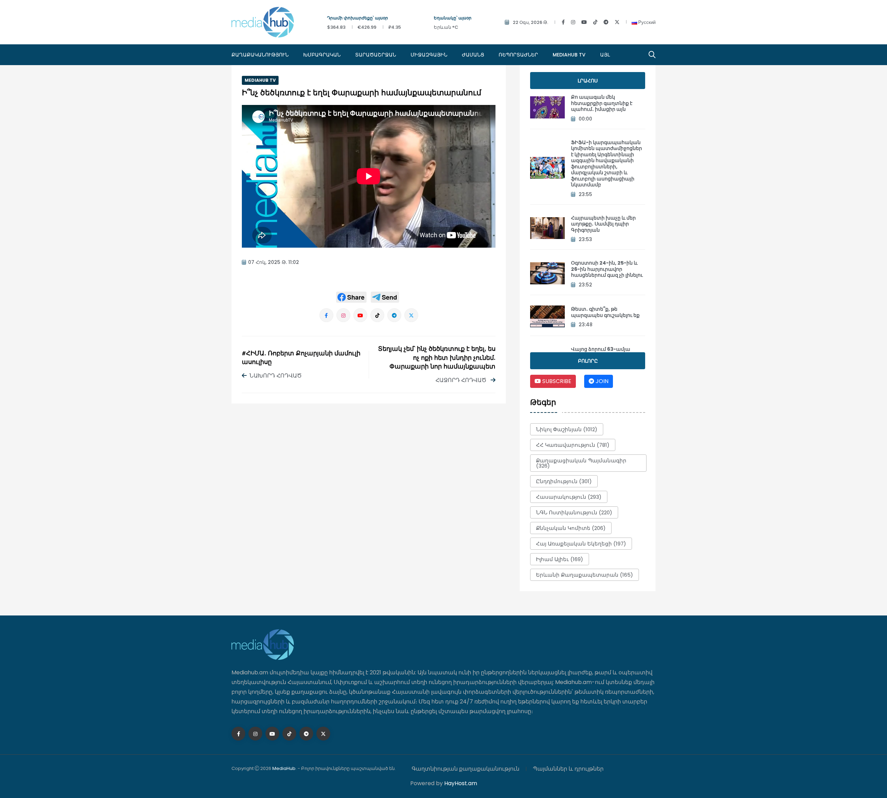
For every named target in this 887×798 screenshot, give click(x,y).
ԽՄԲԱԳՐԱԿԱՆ (322, 54)
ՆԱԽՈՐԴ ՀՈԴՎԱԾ (275, 376)
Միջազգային (429, 54)
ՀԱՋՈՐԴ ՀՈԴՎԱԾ (462, 380)
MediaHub (284, 768)
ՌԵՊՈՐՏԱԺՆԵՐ (518, 54)
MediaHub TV (569, 54)
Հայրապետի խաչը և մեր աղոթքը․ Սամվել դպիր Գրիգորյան (603, 223)
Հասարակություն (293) (568, 496)
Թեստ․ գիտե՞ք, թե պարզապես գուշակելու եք (605, 312)
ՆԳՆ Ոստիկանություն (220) (574, 512)
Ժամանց (473, 54)
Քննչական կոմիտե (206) (571, 528)
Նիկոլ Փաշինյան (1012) (566, 429)
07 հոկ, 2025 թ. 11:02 (273, 262)
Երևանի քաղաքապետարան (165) (584, 574)
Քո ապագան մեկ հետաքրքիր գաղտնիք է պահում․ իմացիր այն (601, 103)
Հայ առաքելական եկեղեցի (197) (581, 543)
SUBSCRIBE (556, 381)
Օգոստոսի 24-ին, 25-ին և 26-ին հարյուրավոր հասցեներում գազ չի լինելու (607, 268)
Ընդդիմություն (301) (564, 481)
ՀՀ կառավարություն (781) (572, 445)
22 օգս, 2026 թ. (530, 22)
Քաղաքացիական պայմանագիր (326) (581, 463)
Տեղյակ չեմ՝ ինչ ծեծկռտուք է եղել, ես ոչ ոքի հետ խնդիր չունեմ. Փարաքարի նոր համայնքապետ (436, 358)
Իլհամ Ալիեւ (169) (559, 559)
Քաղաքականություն (260, 54)
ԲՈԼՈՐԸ (588, 360)
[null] (351, 297)
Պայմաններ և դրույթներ (568, 769)
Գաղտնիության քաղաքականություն (465, 769)
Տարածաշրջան (375, 54)
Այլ (605, 54)
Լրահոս (588, 80)
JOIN (601, 381)
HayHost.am (460, 783)
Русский (646, 22)
